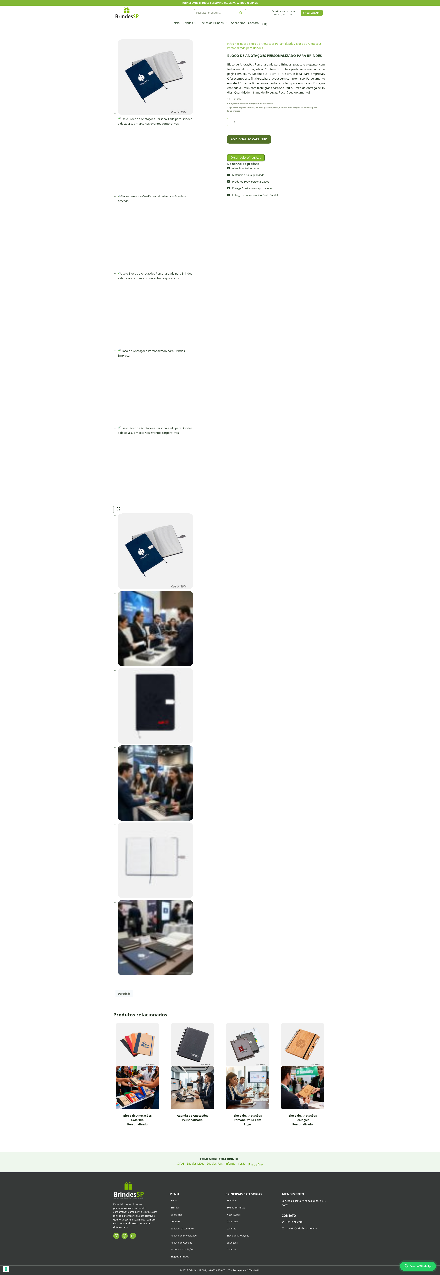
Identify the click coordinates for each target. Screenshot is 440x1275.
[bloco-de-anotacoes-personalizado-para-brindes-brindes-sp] (155, 309)
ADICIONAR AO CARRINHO (249, 139)
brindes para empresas (291, 107)
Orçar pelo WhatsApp (245, 157)
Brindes (188, 23)
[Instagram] (116, 1236)
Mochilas (232, 1200)
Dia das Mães (195, 1163)
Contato (253, 23)
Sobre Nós (238, 23)
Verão (242, 1163)
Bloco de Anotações (238, 1235)
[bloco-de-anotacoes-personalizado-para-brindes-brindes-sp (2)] (155, 154)
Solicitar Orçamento (182, 1228)
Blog (264, 24)
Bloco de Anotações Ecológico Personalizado (302, 1120)
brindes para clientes (244, 107)
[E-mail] (133, 1236)
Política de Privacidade (184, 1235)
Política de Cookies (181, 1242)
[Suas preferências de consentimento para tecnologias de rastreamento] (6, 1269)
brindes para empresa (267, 107)
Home (174, 1200)
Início (176, 23)
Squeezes (232, 1242)
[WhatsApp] (125, 1236)
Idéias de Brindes (212, 23)
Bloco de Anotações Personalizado (255, 103)
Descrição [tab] (124, 993)
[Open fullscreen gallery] (118, 509)
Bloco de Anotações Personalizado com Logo (247, 1120)
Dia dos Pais (215, 1163)
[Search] (241, 12)
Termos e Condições (182, 1249)
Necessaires (234, 1214)
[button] (246, 158)
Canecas (231, 1249)
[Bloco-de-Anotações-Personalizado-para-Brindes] (155, 77)
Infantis (230, 1163)
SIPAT (180, 1163)
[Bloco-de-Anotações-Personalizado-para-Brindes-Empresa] (155, 386)
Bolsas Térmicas (236, 1207)
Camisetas (233, 1221)
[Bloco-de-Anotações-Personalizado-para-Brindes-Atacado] (155, 232)
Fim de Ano (255, 1164)
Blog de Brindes (180, 1256)
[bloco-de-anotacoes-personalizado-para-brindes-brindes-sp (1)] (155, 463)
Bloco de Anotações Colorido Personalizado (137, 1120)
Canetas (231, 1228)
